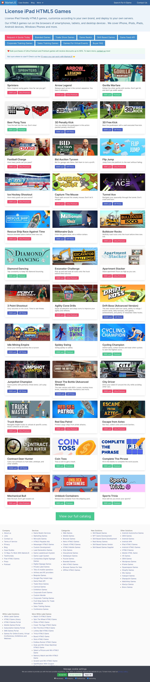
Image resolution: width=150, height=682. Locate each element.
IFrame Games (127, 564)
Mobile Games (68, 536)
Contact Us (142, 2)
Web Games (67, 533)
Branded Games (42, 37)
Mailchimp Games (129, 581)
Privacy (7, 544)
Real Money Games (100, 542)
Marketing (92, 678)
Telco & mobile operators (43, 570)
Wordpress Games (129, 561)
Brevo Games (127, 587)
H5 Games (126, 556)
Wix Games (126, 573)
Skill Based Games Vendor (103, 544)
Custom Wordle (40, 595)
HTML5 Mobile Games (71, 547)
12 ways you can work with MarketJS (56, 56)
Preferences (81, 678)
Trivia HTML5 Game (41, 634)
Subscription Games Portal (14, 628)
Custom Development (42, 547)
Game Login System (41, 556)
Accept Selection (75, 675)
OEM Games (127, 536)
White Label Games (11, 616)
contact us (101, 51)
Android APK (127, 542)
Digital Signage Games (42, 564)
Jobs (6, 536)
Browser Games (69, 539)
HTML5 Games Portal (12, 622)
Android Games (128, 539)
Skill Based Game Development (105, 539)
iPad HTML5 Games (129, 544)
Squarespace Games (130, 567)
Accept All (62, 675)
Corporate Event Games (43, 592)
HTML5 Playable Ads (42, 542)
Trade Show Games (65, 37)
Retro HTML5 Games (71, 542)
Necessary (59, 678)
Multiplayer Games (70, 556)
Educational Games (70, 553)
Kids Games (67, 550)
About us (7, 533)
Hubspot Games (128, 576)
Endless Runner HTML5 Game (45, 642)
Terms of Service (10, 542)
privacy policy (123, 671)
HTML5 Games (128, 550)
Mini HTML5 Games (70, 564)
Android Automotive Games (133, 533)
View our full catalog (75, 516)
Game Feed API (127, 37)
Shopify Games (128, 570)
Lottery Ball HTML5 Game (44, 631)
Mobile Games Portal (12, 625)
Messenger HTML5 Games (44, 544)
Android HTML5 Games (131, 547)
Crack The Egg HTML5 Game (45, 625)
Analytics (70, 678)
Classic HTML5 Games (72, 544)
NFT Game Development (102, 536)
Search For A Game (122, 2)
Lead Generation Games (43, 550)
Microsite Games (40, 539)
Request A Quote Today (18, 37)
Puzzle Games (68, 559)
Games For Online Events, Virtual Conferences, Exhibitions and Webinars (16, 636)
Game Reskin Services (42, 533)
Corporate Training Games (19, 43)
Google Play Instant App (43, 578)
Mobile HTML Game (129, 553)
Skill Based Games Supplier (103, 547)
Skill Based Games (106, 37)
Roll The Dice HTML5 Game (44, 628)
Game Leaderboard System (44, 553)
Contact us (8, 539)
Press (6, 561)
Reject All (88, 675)
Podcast (7, 564)
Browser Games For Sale (72, 567)
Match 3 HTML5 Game (42, 616)
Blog (32, 3)
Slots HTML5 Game (41, 639)
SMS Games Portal (11, 631)
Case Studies (23, 3)
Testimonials (9, 556)
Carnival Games (40, 587)
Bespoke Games (40, 575)
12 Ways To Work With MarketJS (16, 553)
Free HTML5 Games (11, 559)
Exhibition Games (40, 590)
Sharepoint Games (129, 579)
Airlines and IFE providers (43, 572)
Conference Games (41, 609)
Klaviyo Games (128, 584)
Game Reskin (85, 37)
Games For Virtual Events (75, 43)
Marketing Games (40, 536)
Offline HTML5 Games (71, 570)
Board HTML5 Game (41, 636)
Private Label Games (41, 567)
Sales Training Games (47, 43)
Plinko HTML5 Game (41, 622)
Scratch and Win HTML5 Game (45, 661)
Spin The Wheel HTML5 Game (45, 619)
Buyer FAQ (98, 43)
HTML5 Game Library (12, 619)
